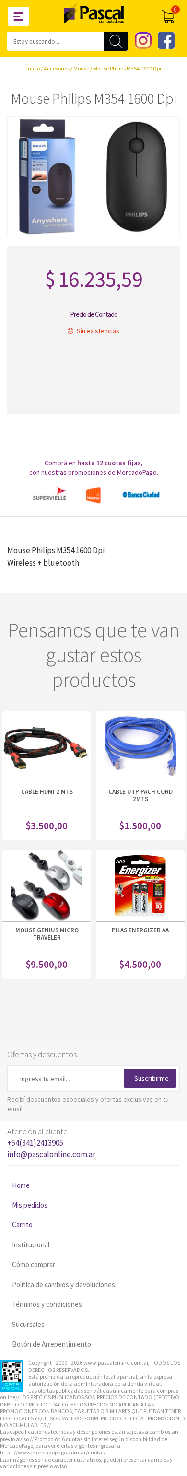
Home (21, 1185)
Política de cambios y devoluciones (63, 1284)
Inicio (33, 68)
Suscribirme (151, 1078)
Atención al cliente (51, 1143)
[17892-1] (93, 176)
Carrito (22, 1224)
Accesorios (57, 68)
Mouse (81, 68)
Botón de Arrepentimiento (51, 1343)
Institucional (30, 1244)
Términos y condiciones (47, 1304)
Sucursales (28, 1324)
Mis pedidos (29, 1204)
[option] (93, 495)
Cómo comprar (33, 1264)
